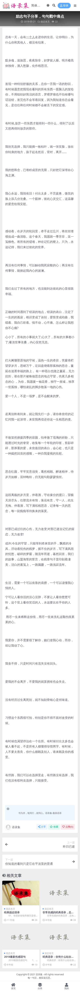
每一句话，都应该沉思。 (40, 977)
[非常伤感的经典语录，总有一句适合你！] (59, 893)
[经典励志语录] (20, 893)
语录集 (16, 827)
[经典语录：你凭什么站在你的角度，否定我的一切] (59, 937)
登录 (65, 5)
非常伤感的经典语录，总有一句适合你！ (58, 913)
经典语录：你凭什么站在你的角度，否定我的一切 (58, 958)
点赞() (69, 826)
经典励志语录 (12, 912)
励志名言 (45, 21)
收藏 (55, 826)
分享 (43, 826)
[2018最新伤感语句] (20, 937)
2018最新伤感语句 (15, 956)
